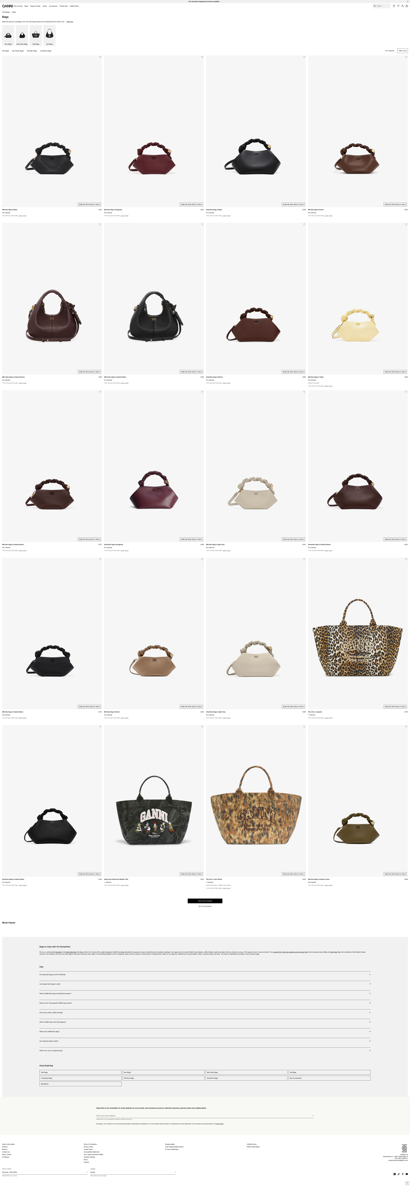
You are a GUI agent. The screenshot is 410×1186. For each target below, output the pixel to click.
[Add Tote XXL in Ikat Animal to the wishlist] (304, 726)
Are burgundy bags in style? (49, 1040)
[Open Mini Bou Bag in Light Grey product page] (256, 466)
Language (92, 1168)
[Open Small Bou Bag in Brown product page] (256, 299)
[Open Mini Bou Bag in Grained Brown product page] (52, 466)
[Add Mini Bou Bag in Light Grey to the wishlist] (304, 391)
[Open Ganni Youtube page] (407, 1174)
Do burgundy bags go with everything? (53, 973)
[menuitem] (18, 6)
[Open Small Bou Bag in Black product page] (256, 131)
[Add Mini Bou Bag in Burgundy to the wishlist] (202, 57)
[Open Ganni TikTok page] (398, 1174)
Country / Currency (6, 1168)
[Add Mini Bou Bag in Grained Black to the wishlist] (100, 559)
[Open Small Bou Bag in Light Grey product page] (256, 633)
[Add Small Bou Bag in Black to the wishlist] (304, 57)
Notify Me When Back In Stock (89, 204)
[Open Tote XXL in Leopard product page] (358, 633)
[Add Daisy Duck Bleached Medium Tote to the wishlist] (202, 726)
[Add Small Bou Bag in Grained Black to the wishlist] (100, 726)
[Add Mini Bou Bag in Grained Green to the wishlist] (406, 726)
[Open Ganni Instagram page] (394, 1174)
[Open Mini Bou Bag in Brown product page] (358, 131)
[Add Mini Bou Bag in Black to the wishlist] (100, 57)
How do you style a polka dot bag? (51, 1011)
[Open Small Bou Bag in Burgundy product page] (154, 466)
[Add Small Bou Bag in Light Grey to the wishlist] (304, 559)
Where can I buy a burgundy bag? (51, 1049)
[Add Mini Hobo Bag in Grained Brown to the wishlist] (100, 224)
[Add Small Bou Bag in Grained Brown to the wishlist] (406, 391)
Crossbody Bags (45, 51)
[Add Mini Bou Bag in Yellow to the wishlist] (406, 224)
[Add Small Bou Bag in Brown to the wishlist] (304, 224)
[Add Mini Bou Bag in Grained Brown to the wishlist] (100, 391)
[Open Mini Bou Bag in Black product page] (52, 131)
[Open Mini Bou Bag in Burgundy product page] (154, 131)
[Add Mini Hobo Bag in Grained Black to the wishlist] (202, 224)
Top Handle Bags (18, 51)
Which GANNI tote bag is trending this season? (55, 992)
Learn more (22, 216)
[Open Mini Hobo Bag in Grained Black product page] (154, 299)
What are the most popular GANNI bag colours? (56, 1002)
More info (70, 22)
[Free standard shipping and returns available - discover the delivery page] (205, 1)
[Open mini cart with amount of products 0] (407, 6)
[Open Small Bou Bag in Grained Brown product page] (358, 466)
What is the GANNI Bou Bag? (49, 1030)
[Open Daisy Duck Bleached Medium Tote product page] (154, 801)
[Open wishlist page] (398, 6)
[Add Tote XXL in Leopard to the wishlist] (406, 559)
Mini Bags (5, 51)
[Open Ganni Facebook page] (402, 1174)
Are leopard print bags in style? (50, 983)
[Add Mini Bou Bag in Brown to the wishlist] (406, 57)
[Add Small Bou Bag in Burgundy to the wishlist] (202, 391)
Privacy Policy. (220, 1124)
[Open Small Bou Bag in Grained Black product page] (52, 801)
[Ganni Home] (7, 6)
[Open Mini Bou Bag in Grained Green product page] (358, 801)
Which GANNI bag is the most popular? (53, 1021)
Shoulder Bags (32, 51)
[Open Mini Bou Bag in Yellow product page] (358, 299)
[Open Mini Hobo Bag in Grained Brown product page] (52, 299)
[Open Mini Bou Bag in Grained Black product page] (52, 633)
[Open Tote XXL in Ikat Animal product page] (256, 801)
